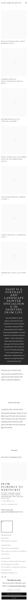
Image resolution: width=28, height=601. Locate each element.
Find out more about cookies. (18, 586)
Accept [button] (14, 598)
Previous (6, 392)
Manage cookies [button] (14, 590)
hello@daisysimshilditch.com (9, 573)
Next (22, 392)
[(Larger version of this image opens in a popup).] (14, 392)
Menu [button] (26, 3)
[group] (14, 392)
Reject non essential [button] (14, 594)
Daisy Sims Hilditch (11, 3)
